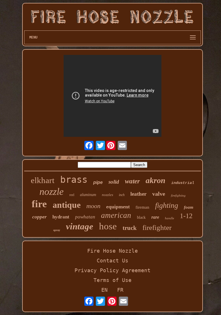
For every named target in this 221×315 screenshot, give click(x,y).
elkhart (42, 180)
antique (67, 205)
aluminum (88, 195)
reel (71, 195)
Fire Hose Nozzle (112, 251)
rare (155, 217)
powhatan (85, 217)
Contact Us (112, 261)
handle (169, 218)
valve (158, 194)
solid (113, 182)
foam (188, 207)
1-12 (186, 216)
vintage (79, 226)
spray (56, 230)
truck (130, 227)
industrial (182, 183)
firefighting (178, 195)
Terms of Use (113, 280)
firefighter (157, 227)
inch (122, 195)
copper (39, 217)
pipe (98, 182)
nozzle (51, 191)
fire (39, 204)
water (132, 181)
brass (73, 179)
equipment (118, 207)
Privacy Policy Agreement (112, 270)
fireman (142, 207)
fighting (166, 205)
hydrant (60, 217)
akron (155, 180)
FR (120, 290)
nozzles (107, 195)
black (141, 217)
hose (108, 226)
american (116, 215)
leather (138, 194)
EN (104, 290)
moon (93, 206)
